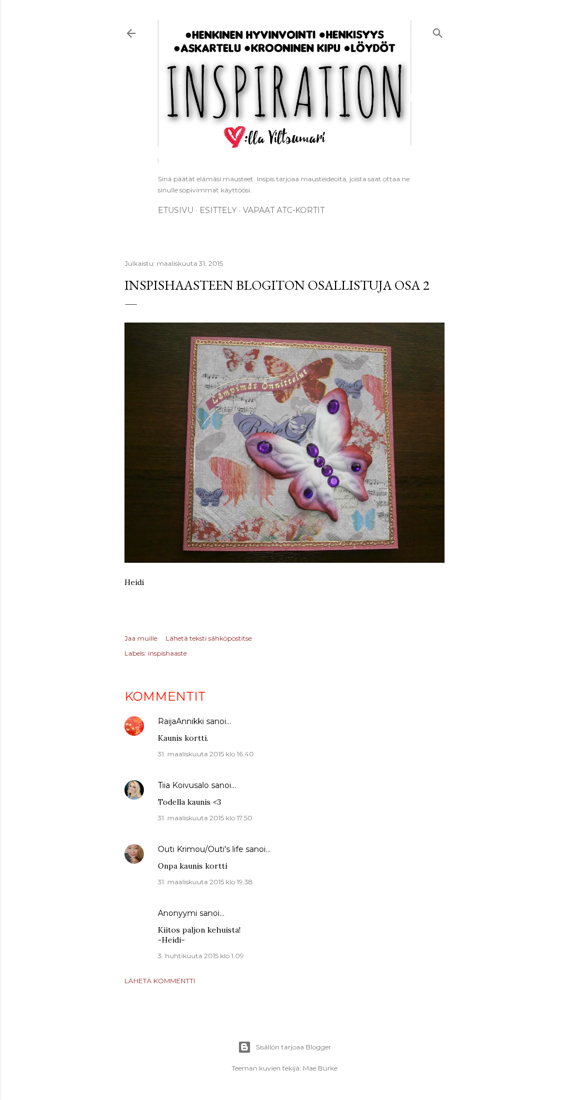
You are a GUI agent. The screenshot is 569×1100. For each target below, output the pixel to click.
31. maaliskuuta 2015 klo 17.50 (205, 818)
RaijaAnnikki (181, 721)
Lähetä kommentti (159, 981)
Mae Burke (320, 1068)
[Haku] (438, 31)
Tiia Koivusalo (183, 785)
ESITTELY (218, 210)
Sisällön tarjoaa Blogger (293, 1047)
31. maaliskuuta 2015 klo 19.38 (205, 882)
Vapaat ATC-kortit (284, 210)
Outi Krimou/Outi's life (200, 849)
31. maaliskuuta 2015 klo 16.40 (206, 754)
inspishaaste (167, 653)
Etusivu (175, 210)
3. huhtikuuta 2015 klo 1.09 (201, 956)
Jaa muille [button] (140, 638)
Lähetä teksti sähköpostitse (209, 638)
